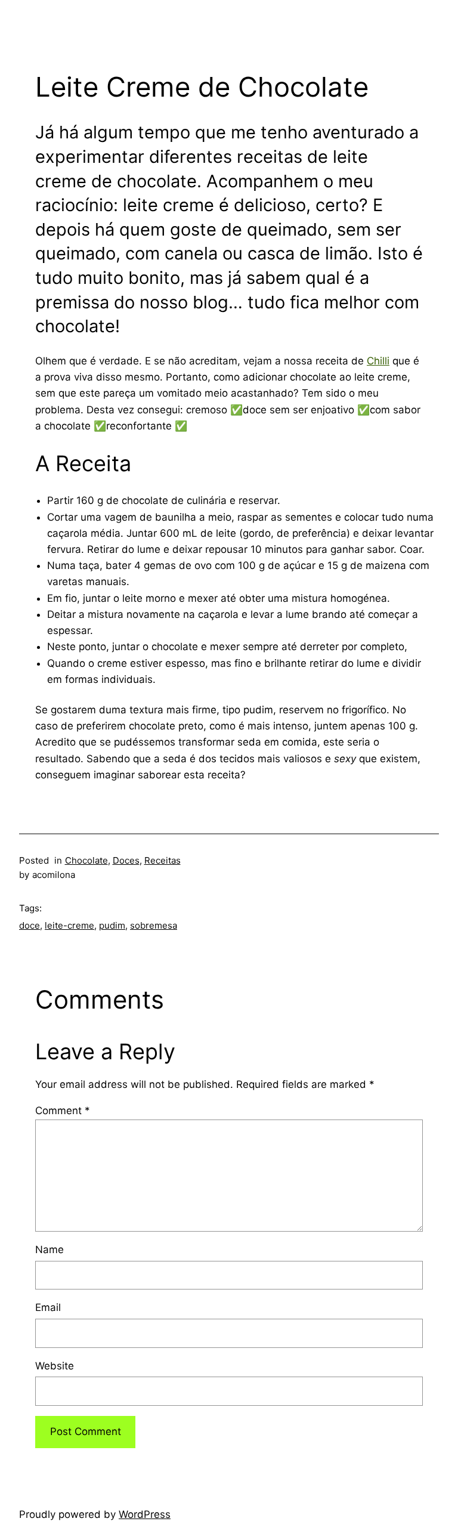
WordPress (145, 1514)
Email (48, 1307)
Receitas (162, 860)
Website (54, 1366)
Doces (126, 860)
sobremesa (153, 925)
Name (49, 1249)
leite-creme (69, 925)
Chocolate (86, 860)
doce (29, 925)
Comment (62, 1111)
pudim (112, 925)
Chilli (378, 361)
